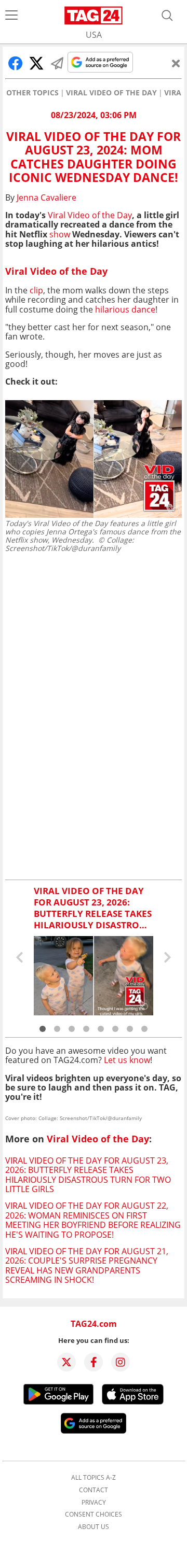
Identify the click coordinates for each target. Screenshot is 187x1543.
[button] (42, 1029)
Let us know (127, 1060)
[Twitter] (66, 1362)
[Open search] (167, 15)
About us (93, 1527)
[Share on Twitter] (36, 63)
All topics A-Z (93, 1477)
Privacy (94, 1502)
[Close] (176, 63)
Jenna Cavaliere (46, 197)
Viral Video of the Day (111, 93)
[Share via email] (57, 63)
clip (36, 290)
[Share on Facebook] (15, 63)
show (59, 234)
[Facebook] (93, 1362)
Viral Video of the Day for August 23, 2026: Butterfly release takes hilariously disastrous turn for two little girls (88, 1175)
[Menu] (11, 15)
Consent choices (93, 1514)
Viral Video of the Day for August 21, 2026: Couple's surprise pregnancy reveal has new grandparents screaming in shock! (86, 1265)
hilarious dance (125, 309)
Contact (93, 1490)
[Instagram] (120, 1362)
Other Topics (32, 93)
